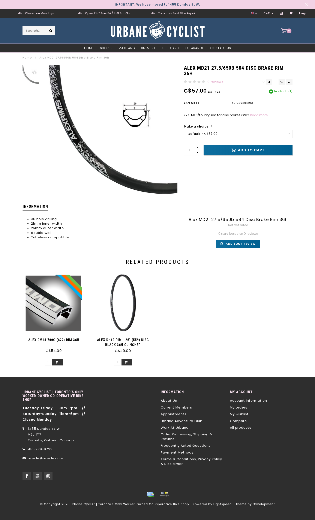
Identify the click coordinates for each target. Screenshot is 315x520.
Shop (104, 48)
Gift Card (170, 48)
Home (89, 48)
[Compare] (281, 13)
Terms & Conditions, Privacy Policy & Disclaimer (191, 461)
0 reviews (215, 82)
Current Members (176, 407)
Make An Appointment (136, 48)
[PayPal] (164, 494)
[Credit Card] (150, 494)
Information (35, 206)
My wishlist (239, 414)
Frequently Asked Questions (186, 445)
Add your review (240, 244)
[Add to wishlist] (282, 82)
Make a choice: (198, 127)
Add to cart (250, 150)
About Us (169, 400)
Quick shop (56, 338)
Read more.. (259, 115)
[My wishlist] (291, 13)
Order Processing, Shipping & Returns (186, 436)
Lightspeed (222, 504)
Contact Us (220, 48)
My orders (238, 407)
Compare (238, 421)
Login (304, 13)
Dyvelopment (264, 504)
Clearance (194, 48)
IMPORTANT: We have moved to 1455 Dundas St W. (157, 5)
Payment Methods (177, 452)
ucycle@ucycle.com (45, 458)
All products (240, 427)
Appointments (173, 414)
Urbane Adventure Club (181, 421)
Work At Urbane (175, 427)
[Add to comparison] (289, 82)
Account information (248, 400)
